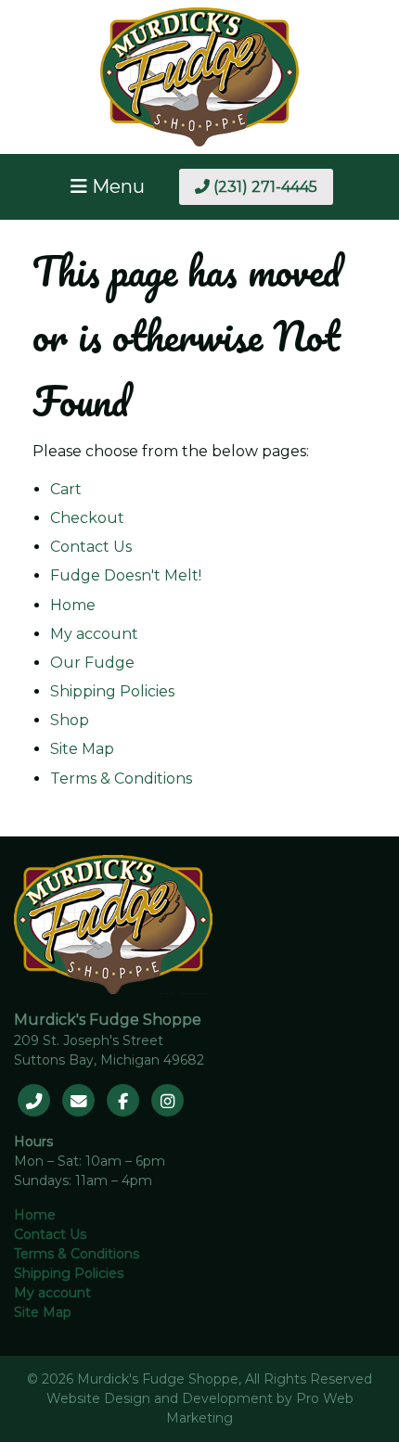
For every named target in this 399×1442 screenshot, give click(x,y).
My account (94, 634)
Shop (69, 720)
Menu (116, 186)
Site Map (82, 749)
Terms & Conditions (121, 778)
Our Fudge (92, 662)
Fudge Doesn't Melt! (125, 575)
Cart (66, 489)
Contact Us (91, 546)
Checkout (87, 518)
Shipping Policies (112, 691)
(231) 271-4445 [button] (263, 187)
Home (73, 605)
